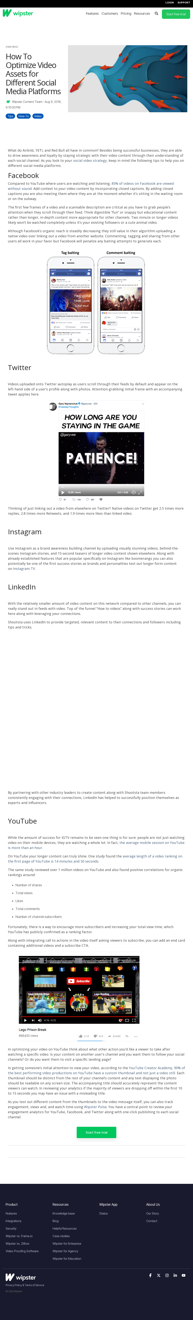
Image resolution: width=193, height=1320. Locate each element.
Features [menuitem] (11, 1213)
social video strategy (90, 160)
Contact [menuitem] (151, 1221)
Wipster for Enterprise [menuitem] (67, 1243)
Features (92, 13)
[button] (151, 1275)
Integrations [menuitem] (13, 1221)
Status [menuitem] (103, 1213)
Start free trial (96, 1132)
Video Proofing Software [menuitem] (22, 1251)
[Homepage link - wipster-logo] (21, 1279)
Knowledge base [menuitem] (64, 1213)
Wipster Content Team (27, 102)
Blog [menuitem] (56, 1221)
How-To (24, 116)
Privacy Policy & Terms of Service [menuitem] (25, 1285)
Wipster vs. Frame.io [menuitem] (19, 1236)
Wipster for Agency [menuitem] (65, 1251)
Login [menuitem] (169, 2)
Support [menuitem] (184, 2)
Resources (142, 13)
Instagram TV (24, 568)
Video (38, 116)
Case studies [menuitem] (61, 1236)
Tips (10, 116)
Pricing (126, 13)
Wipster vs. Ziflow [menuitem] (17, 1243)
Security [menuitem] (11, 1228)
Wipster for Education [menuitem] (67, 1258)
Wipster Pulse (95, 1107)
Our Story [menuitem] (152, 1213)
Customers (110, 13)
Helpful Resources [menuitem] (65, 1228)
